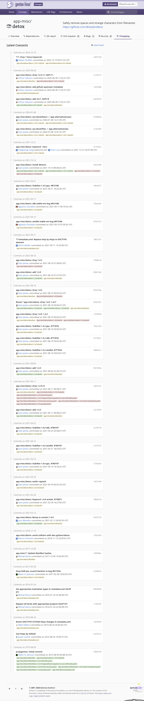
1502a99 (97, 535)
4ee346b (97, 165)
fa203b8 (97, 87)
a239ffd (97, 428)
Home (11, 12)
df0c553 (97, 221)
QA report (51, 36)
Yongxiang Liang (26, 150)
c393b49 (97, 314)
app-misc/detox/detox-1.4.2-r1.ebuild (50, 81)
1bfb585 (97, 622)
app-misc (21, 21)
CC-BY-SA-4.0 (84, 693)
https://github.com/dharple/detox (83, 27)
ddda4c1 (97, 350)
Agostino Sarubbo (26, 206)
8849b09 (97, 589)
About (79, 12)
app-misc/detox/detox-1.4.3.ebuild (29, 266)
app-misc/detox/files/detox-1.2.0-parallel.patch (34, 404)
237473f (97, 446)
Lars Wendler (24, 520)
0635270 (97, 517)
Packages (22, 12)
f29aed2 (97, 463)
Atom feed (98, 45)
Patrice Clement (25, 538)
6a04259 (97, 99)
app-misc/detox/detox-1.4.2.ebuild (87, 171)
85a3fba (97, 290)
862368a (97, 368)
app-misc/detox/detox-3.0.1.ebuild (58, 63)
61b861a (97, 571)
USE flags (51, 12)
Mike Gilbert (24, 625)
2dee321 (97, 386)
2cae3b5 (97, 129)
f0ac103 (97, 326)
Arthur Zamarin (25, 78)
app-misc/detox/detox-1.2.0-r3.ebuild (50, 392)
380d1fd (97, 499)
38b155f (97, 239)
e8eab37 (97, 185)
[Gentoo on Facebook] (16, 689)
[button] (110, 4)
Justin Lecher (24, 637)
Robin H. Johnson (26, 574)
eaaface (97, 634)
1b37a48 (97, 481)
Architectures (66, 12)
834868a (97, 117)
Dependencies (32, 36)
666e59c (97, 302)
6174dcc (97, 338)
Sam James (23, 120)
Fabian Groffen (25, 60)
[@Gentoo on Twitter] (10, 689)
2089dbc (97, 553)
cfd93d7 (97, 604)
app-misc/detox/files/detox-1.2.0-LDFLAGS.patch (34, 395)
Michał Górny (24, 556)
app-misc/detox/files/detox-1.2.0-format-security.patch (37, 401)
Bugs (90, 36)
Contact (133, 688)
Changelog (124, 36)
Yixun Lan (55, 150)
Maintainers (37, 12)
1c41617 (97, 75)
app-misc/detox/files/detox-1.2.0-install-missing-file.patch (79, 401)
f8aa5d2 (97, 203)
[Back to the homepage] (18, 4)
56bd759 (97, 652)
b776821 (97, 147)
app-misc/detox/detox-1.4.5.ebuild (29, 174)
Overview (14, 36)
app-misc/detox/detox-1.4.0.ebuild (49, 296)
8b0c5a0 (97, 272)
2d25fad (97, 57)
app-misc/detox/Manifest (26, 81)
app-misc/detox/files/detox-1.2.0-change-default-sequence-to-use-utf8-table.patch (47, 398)
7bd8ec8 (97, 260)
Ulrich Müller (24, 245)
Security (105, 36)
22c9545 (97, 410)
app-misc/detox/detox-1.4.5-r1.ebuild (30, 63)
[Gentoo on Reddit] (22, 689)
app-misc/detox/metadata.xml (28, 93)
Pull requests (71, 36)
